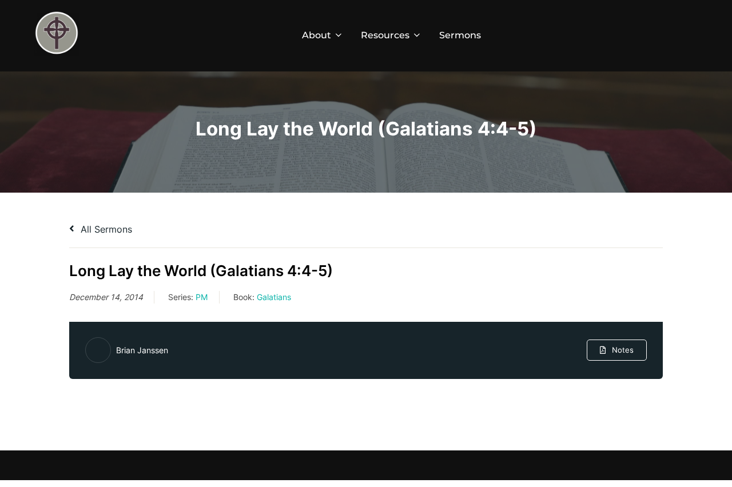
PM (202, 297)
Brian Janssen (142, 350)
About (316, 35)
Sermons (460, 35)
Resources (385, 35)
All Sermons (105, 229)
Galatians (274, 297)
